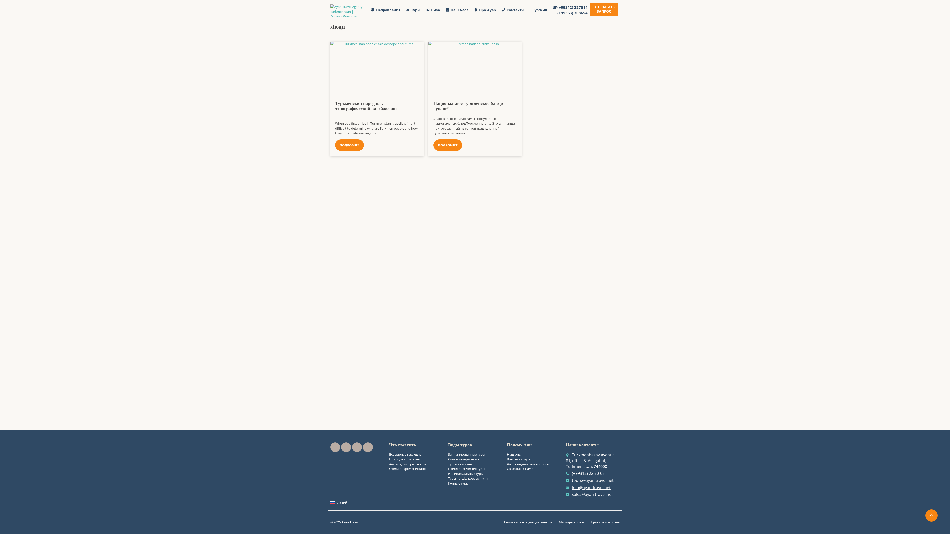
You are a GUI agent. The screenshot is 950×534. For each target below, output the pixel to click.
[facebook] (335, 447)
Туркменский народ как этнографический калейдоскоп (366, 106)
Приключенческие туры (466, 469)
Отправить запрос (604, 9)
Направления (388, 10)
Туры (415, 10)
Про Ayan (487, 10)
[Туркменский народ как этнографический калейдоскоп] (377, 66)
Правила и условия (605, 522)
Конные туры (458, 483)
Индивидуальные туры (465, 473)
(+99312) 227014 (572, 7)
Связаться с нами (520, 469)
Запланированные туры (466, 454)
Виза (435, 10)
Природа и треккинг (404, 459)
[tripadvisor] (368, 447)
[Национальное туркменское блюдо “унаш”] (475, 66)
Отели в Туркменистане (407, 469)
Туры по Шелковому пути (468, 478)
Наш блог (459, 10)
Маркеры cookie (571, 522)
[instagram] (357, 447)
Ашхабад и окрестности (407, 464)
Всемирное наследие (405, 454)
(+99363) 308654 (572, 12)
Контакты (515, 10)
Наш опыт (515, 454)
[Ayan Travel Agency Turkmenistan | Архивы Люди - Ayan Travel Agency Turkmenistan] (348, 10)
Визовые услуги (519, 459)
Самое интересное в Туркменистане (463, 461)
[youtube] (346, 447)
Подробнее (349, 145)
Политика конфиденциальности (527, 522)
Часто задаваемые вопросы (528, 464)
